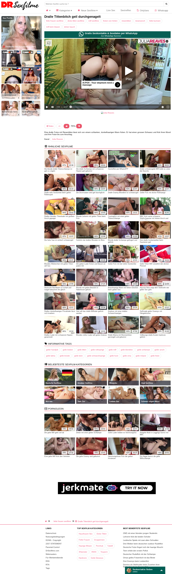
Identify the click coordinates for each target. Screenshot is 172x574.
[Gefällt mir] (66, 126)
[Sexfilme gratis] (20, 10)
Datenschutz (51, 533)
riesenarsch (140, 21)
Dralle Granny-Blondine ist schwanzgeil (123, 193)
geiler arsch (159, 350)
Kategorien (64, 10)
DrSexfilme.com (52, 551)
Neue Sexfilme (88, 10)
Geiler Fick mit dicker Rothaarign (152, 193)
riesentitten (126, 21)
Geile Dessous (97, 558)
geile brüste (65, 356)
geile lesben (68, 350)
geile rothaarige (97, 350)
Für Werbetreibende (54, 558)
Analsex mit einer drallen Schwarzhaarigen (117, 312)
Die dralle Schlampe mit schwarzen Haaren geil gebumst (90, 170)
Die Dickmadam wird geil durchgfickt (90, 193)
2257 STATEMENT (54, 544)
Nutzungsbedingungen (55, 537)
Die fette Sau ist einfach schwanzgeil (58, 240)
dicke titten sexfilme (76, 21)
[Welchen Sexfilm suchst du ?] (166, 3)
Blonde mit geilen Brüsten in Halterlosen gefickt (87, 289)
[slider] (115, 107)
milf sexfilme (93, 21)
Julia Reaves (57, 139)
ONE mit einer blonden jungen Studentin (140, 533)
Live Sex (110, 10)
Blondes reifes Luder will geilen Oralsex (91, 335)
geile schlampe (143, 350)
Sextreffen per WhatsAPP (118, 169)
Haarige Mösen (85, 546)
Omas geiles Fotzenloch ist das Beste (139, 558)
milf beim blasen (53, 27)
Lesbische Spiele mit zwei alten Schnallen (140, 540)
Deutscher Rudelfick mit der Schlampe (139, 554)
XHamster (83, 552)
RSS (47, 561)
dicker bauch (69, 27)
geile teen (78, 356)
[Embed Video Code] (59, 126)
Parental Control (53, 547)
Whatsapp (162, 10)
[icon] (48, 10)
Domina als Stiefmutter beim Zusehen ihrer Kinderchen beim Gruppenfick (141, 566)
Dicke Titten (102, 534)
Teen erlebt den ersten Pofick (135, 551)
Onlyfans (144, 10)
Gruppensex (99, 540)
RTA (47, 565)
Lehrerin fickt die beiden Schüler (136, 537)
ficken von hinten (110, 21)
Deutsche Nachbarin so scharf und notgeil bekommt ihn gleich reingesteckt (57, 290)
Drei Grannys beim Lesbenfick (136, 561)
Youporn (104, 552)
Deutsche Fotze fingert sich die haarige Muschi (143, 547)
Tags (48, 568)
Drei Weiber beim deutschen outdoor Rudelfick (143, 544)
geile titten (82, 350)
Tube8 (110, 546)
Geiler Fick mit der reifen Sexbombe (122, 264)
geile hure (114, 356)
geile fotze (155, 356)
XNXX (93, 552)
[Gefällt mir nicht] (79, 126)
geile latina (50, 356)
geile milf (112, 350)
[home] (46, 521)
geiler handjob (52, 350)
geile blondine (127, 350)
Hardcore (83, 558)
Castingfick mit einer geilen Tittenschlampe (118, 217)
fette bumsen (154, 21)
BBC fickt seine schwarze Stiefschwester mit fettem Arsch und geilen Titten (154, 218)
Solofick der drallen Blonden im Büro (90, 240)
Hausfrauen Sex (85, 534)
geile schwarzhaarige (96, 356)
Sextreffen (126, 10)
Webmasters (51, 554)
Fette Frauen (84, 540)
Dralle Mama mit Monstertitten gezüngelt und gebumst (120, 336)
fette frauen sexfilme (54, 21)
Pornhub (99, 546)
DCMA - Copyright (53, 540)
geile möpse (141, 356)
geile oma (127, 356)
